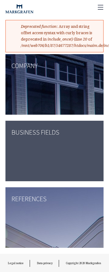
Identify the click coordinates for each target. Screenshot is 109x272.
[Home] (18, 7)
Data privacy (45, 263)
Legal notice (16, 263)
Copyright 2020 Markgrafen (83, 263)
